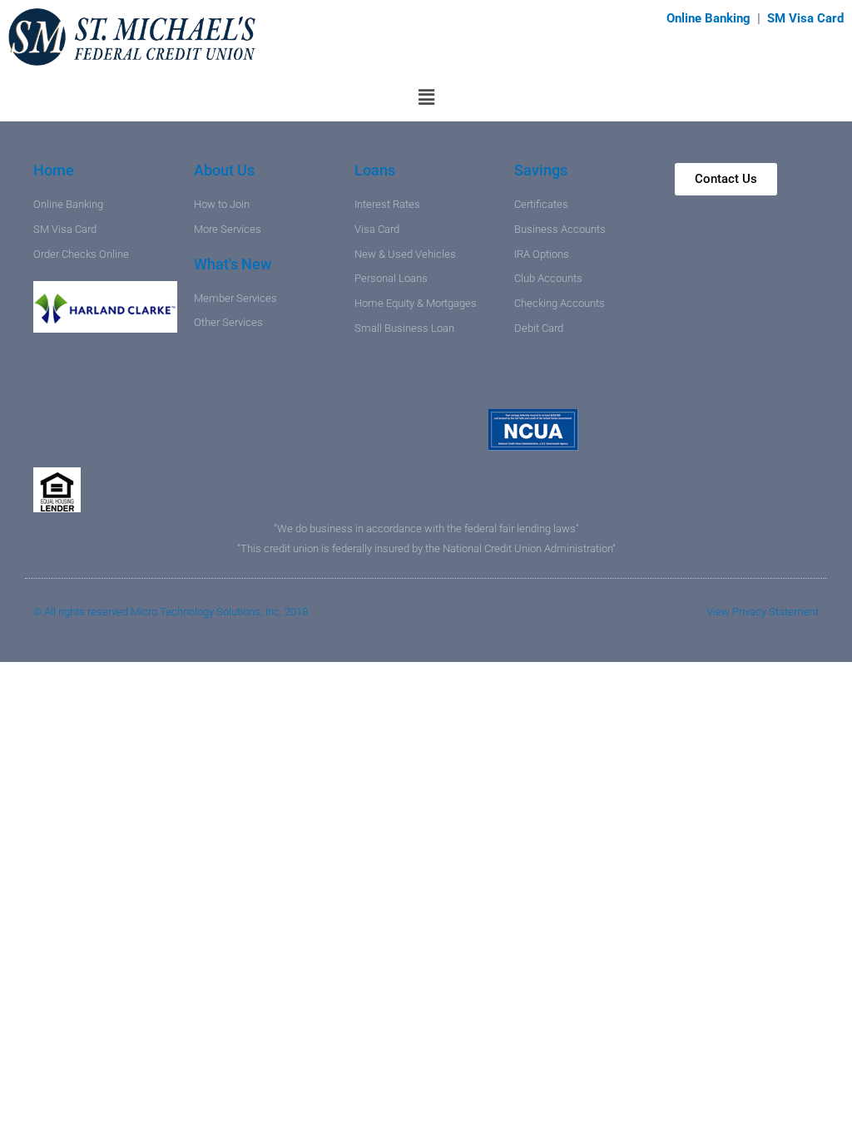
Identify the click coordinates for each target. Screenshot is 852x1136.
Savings (540, 170)
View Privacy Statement (762, 611)
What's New (232, 264)
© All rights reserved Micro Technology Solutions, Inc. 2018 (170, 611)
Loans (374, 170)
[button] (426, 97)
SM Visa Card (805, 18)
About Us (224, 170)
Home (53, 170)
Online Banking (710, 18)
